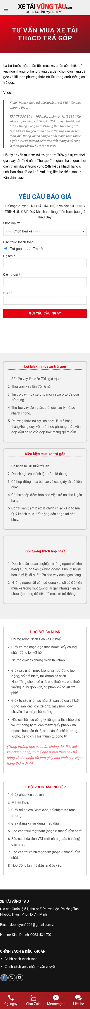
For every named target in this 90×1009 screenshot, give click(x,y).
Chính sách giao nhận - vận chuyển (30, 966)
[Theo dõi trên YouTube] (19, 977)
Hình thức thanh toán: (18, 242)
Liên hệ (78, 1004)
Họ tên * (9, 256)
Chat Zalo (33, 1004)
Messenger (56, 1004)
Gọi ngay (10, 1004)
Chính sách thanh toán (21, 959)
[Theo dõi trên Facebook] (4, 977)
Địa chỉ (8, 293)
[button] (6, 9)
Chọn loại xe (12, 223)
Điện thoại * (11, 275)
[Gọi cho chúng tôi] (12, 977)
